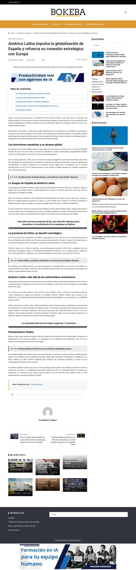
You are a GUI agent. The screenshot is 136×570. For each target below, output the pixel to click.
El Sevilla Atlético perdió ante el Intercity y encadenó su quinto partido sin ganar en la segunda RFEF (63, 440)
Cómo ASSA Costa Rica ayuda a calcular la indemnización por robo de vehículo (47, 466)
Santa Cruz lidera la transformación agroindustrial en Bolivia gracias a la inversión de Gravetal (73, 459)
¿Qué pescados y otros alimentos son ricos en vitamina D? (114, 72)
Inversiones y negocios (15, 39)
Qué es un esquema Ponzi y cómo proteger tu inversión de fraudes (47, 481)
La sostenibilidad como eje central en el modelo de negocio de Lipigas (19, 488)
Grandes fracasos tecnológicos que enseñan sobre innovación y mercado (116, 54)
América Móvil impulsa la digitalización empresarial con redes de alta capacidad (75, 482)
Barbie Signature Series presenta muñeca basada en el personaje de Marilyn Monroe (116, 81)
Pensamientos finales (23, 110)
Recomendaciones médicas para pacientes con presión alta (115, 114)
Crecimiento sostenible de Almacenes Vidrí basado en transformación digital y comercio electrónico (20, 464)
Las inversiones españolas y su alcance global (33, 93)
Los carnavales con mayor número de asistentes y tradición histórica (115, 98)
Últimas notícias (37, 384)
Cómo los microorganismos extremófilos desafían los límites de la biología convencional (115, 64)
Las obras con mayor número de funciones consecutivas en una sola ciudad (116, 106)
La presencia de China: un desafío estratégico (32, 102)
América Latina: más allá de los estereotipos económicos (37, 106)
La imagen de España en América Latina (30, 98)
